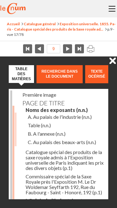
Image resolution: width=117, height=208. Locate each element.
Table (39, 125)
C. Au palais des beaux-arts (62, 142)
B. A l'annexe (47, 134)
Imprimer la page (90, 48)
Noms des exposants (57, 110)
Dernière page (79, 48)
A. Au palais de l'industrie (60, 117)
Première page (27, 48)
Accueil (13, 24)
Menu (112, 9)
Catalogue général (40, 24)
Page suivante (67, 48)
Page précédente (39, 48)
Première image (39, 95)
